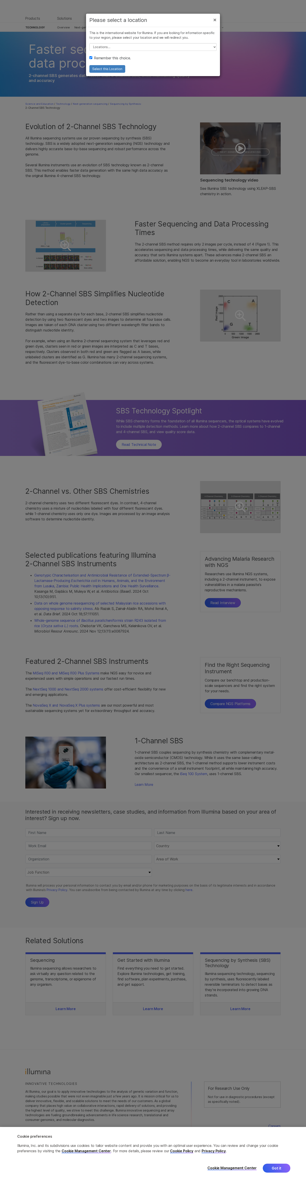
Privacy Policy (214, 1151)
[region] (153, 1153)
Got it (276, 1168)
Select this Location (107, 69)
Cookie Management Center (86, 1151)
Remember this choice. (112, 58)
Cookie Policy (181, 1151)
